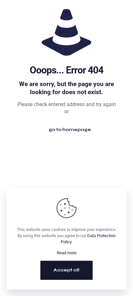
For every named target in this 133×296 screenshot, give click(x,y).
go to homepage (70, 129)
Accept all (66, 270)
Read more (67, 252)
